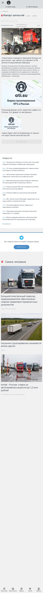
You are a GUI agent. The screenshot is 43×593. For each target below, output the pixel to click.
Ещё (38, 25)
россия (28, 15)
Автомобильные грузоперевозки (21, 25)
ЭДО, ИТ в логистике (8, 309)
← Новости (4, 11)
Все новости (6, 223)
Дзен (3, 350)
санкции (34, 15)
